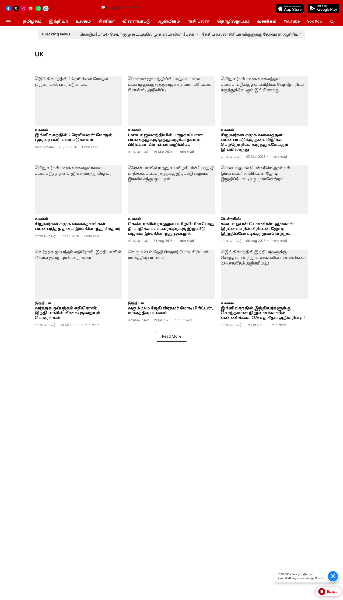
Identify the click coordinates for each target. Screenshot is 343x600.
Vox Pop (314, 21)
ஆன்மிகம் (169, 21)
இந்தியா (58, 21)
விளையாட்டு (136, 21)
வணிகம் (266, 21)
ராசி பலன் (198, 21)
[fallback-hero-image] (78, 101)
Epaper (333, 591)
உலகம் (83, 21)
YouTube (292, 21)
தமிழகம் (32, 21)
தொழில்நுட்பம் (233, 21)
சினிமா (106, 21)
